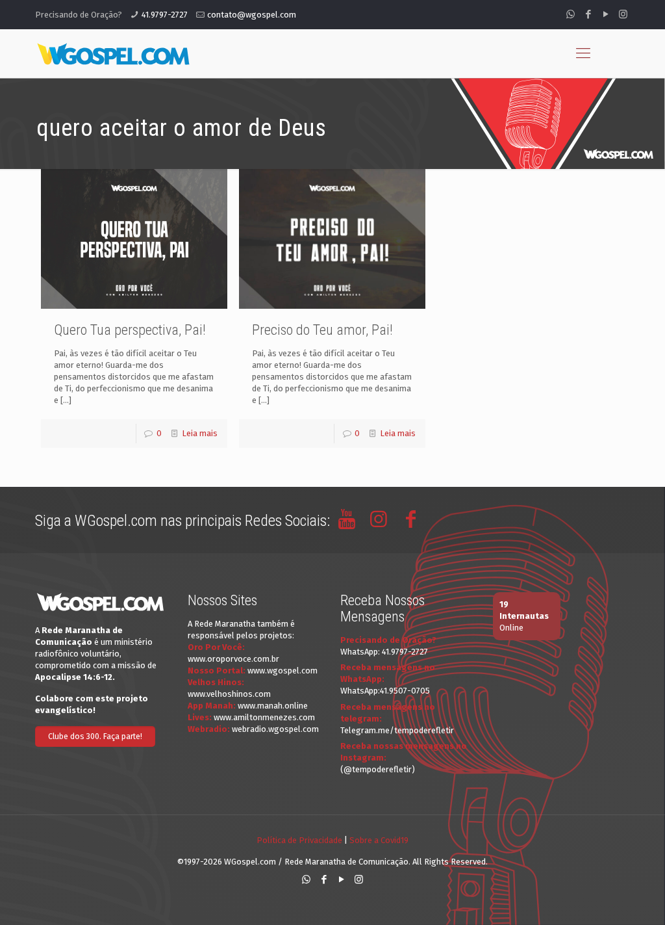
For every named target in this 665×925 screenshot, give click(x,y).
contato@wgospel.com (251, 15)
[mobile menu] (583, 53)
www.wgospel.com (282, 670)
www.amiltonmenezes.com (264, 717)
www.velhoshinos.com (229, 694)
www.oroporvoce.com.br (233, 659)
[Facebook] (588, 14)
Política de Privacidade (299, 840)
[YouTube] (605, 14)
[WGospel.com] (113, 53)
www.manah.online (273, 705)
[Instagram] (623, 14)
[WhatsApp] (570, 14)
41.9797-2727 (165, 15)
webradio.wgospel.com (275, 729)
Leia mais (200, 433)
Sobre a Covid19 (378, 840)
